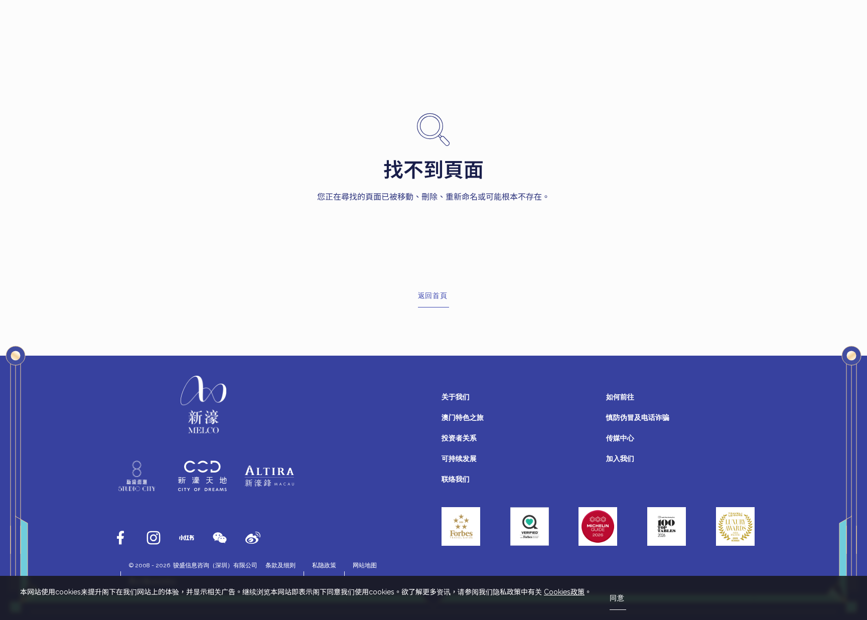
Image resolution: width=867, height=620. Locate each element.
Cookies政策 (564, 592)
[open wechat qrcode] (220, 538)
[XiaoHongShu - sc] (187, 538)
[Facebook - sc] (120, 538)
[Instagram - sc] (154, 538)
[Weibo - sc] (253, 538)
